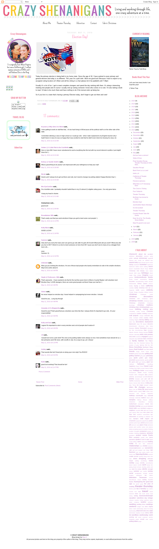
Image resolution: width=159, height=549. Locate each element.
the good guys (138, 484)
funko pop (149, 351)
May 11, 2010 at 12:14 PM (50, 221)
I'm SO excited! (138, 208)
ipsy (146, 374)
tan (146, 475)
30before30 (133, 254)
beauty (142, 271)
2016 (133, 112)
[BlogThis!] (73, 101)
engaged (145, 336)
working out (133, 517)
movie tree (149, 404)
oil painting (140, 416)
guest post (135, 362)
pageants (139, 420)
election (131, 334)
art (143, 260)
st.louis (139, 467)
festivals (142, 343)
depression (132, 324)
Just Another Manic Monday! (142, 205)
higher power (141, 368)
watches (146, 500)
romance (150, 446)
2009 (133, 239)
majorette (150, 393)
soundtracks (149, 463)
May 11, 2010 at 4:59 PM (49, 316)
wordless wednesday (140, 515)
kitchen (143, 383)
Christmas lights (147, 298)
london (136, 391)
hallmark (131, 364)
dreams (136, 332)
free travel (150, 349)
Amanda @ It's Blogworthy (50, 308)
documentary (139, 330)
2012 (133, 124)
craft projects (133, 315)
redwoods (150, 443)
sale (130, 450)
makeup (132, 395)
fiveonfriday (138, 347)
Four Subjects (137, 191)
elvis (141, 334)
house (139, 372)
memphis (132, 400)
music (131, 408)
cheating (140, 292)
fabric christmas (148, 338)
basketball (143, 264)
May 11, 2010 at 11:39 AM (50, 209)
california (149, 286)
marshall (150, 395)
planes (151, 427)
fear (138, 343)
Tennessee (143, 477)
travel (145, 491)
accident (150, 254)
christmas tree (134, 307)
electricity (136, 334)
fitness (131, 347)
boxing (151, 279)
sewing (141, 456)
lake (151, 383)
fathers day (132, 343)
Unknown (44, 263)
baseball (136, 264)
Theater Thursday (64, 23)
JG (42, 335)
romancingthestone (135, 448)
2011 (133, 127)
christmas (133, 294)
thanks (131, 481)
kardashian (137, 381)
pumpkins (136, 437)
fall (130, 341)
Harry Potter (139, 366)
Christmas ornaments (137, 303)
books (150, 277)
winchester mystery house (136, 512)
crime (130, 317)
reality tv (133, 443)
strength (150, 469)
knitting (147, 383)
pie (130, 425)
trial (140, 493)
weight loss (140, 506)
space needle (137, 465)
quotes (138, 439)
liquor (130, 389)
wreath (142, 519)
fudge (137, 351)
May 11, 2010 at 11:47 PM (50, 367)
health (151, 366)
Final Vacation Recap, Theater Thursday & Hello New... (142, 163)
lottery (140, 391)
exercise (140, 338)
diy (130, 330)
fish (152, 345)
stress (131, 471)
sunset (151, 473)
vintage (150, 498)
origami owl (149, 418)
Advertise (81, 23)
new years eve (148, 412)
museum (150, 406)
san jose (138, 452)
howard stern (133, 374)
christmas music (148, 301)
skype (131, 460)
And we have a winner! (140, 155)
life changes (140, 387)
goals (136, 358)
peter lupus (137, 422)
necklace (143, 408)
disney (137, 328)
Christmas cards (146, 294)
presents (150, 433)
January (136, 235)
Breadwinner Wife (47, 215)
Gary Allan (142, 353)
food (136, 349)
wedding (132, 504)
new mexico (132, 412)
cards (137, 290)
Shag (145, 456)
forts (145, 349)
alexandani (139, 256)
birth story (137, 273)
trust (151, 493)
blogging (145, 275)
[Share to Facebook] (77, 101)
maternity (137, 397)
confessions (132, 313)
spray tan (150, 465)
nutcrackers (146, 414)
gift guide (143, 355)
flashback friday (148, 347)
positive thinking (148, 429)
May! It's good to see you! (141, 223)
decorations (140, 322)
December (137, 132)
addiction (131, 256)
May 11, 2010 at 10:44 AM (50, 180)
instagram (141, 374)
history (147, 368)
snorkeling (144, 460)
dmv (133, 330)
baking (131, 264)
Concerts (150, 311)
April (135, 226)
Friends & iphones (139, 181)
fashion (141, 341)
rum (143, 448)
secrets (136, 456)
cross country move (146, 317)
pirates (131, 427)
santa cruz (149, 452)
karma (143, 381)
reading (150, 441)
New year (140, 412)
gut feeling (142, 362)
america (146, 256)
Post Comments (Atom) (52, 385)
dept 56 (139, 324)
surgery (131, 475)
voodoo (137, 500)
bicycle (131, 273)
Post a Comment (44, 372)
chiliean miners (148, 292)
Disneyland (143, 328)
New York (132, 414)
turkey (131, 495)
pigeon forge (143, 425)
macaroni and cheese (137, 393)
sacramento (149, 448)
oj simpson (147, 416)
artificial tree (149, 260)
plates (131, 429)
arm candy (138, 260)
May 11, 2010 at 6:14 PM (49, 343)
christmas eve (134, 298)
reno (141, 446)
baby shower (142, 262)
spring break (133, 467)
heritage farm (133, 368)
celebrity (149, 290)
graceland (132, 360)
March (135, 229)
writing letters (133, 521)
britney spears (142, 283)
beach (151, 266)
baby (136, 262)
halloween (140, 364)
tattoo (151, 475)
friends (132, 351)
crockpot (135, 317)
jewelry (131, 379)
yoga (140, 521)
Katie (43, 362)
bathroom (150, 264)
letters (131, 387)
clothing (138, 309)
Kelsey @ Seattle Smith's (50, 162)
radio (147, 439)
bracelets (132, 281)
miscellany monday (146, 402)
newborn (139, 414)
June (135, 150)
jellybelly (131, 376)
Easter (150, 332)
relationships (134, 446)
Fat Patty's (149, 341)
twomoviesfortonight (146, 496)
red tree (142, 443)
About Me (47, 23)
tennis (151, 477)
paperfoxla (145, 420)
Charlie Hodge (133, 292)
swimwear (139, 475)
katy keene (149, 381)
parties (151, 420)
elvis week (132, 336)
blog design (137, 275)
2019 (133, 104)
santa (143, 452)
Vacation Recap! (138, 167)
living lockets (149, 389)
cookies (139, 313)
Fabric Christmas (109, 23)
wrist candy (149, 519)
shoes (135, 458)
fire (149, 345)
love (144, 391)
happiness (132, 366)
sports (144, 465)
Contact (93, 23)
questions (132, 439)
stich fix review (136, 469)
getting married (134, 356)
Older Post (119, 382)
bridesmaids (132, 283)
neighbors (132, 410)
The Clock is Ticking (139, 188)
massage (131, 397)
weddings (149, 504)
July (134, 147)
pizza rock (145, 427)
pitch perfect (137, 427)
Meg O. (84, 537)
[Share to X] (75, 101)
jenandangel (138, 376)
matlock (143, 397)
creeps (141, 315)
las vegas (140, 385)
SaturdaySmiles (142, 454)
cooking (144, 313)
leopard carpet (148, 385)
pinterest (150, 425)
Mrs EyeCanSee (47, 186)
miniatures (132, 402)
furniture (131, 353)
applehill (150, 258)
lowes (148, 391)
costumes (150, 313)
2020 (133, 101)
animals (136, 258)
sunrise (145, 473)
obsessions (132, 416)
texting (144, 479)
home (142, 370)
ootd (141, 419)
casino (143, 290)
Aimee (43, 292)
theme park (132, 488)
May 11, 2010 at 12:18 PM (50, 233)
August (135, 144)
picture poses (149, 422)
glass (130, 358)
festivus (148, 343)
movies (132, 406)
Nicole (43, 174)
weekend (132, 506)
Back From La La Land (140, 170)
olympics (136, 418)
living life (141, 389)
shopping (142, 458)
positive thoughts (134, 431)
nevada (138, 410)
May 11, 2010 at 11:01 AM (50, 196)
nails (135, 408)
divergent (150, 328)
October (136, 138)
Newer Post (40, 382)
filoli (146, 345)
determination (133, 326)
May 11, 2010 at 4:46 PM (49, 285)
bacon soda (149, 262)
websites (150, 502)
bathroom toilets (134, 266)
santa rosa (132, 454)
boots (130, 279)
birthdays (145, 273)
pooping (135, 429)
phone (143, 422)
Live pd (135, 389)
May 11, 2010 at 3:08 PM (49, 270)
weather (143, 502)
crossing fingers (134, 319)
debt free (132, 322)
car (149, 288)
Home (80, 382)
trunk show (145, 493)
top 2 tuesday (141, 489)
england (150, 336)
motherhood (132, 404)
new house (149, 410)
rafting (135, 441)
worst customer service (145, 517)
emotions (138, 336)
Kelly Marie (45, 228)
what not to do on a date (144, 511)
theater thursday (144, 486)
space (131, 465)
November (137, 135)
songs (137, 463)
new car (143, 410)
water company (134, 502)
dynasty (145, 332)
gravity (147, 360)
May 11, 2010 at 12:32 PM (50, 256)
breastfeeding (140, 281)
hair (152, 362)
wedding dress (141, 504)
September (137, 141)
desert (144, 324)
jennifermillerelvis (148, 376)
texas (139, 479)
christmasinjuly (144, 307)
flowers (131, 349)
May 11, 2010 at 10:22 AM (50, 141)
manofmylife (139, 395)
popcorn (140, 429)
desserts (150, 324)
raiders (139, 441)
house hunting (148, 372)
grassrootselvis (140, 360)
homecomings (149, 370)
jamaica (150, 374)
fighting (142, 345)
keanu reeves (133, 383)
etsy (136, 338)
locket (131, 391)
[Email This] (70, 101)
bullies (131, 286)
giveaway (149, 356)
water (151, 500)
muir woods (144, 406)
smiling (137, 460)
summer (136, 471)
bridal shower (149, 281)
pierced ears (135, 425)
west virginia (149, 506)
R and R (143, 439)
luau (151, 391)
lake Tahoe (132, 385)
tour (136, 491)
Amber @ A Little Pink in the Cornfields (55, 147)
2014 (133, 118)
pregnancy (143, 433)
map (145, 395)
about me (142, 254)
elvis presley (148, 334)
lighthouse (150, 387)
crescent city (148, 315)
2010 (133, 130)
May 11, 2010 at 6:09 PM (49, 328)
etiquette (131, 338)
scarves (150, 454)
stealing (144, 467)
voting (141, 500)
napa (138, 408)
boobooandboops (141, 277)
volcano (131, 500)
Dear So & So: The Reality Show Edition (142, 219)
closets (131, 309)
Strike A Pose (137, 158)
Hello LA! (136, 173)
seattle (131, 456)
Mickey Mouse (142, 400)
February (136, 232)
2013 (133, 121)
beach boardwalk (134, 268)
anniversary (143, 258)
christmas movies (136, 301)
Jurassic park (139, 379)
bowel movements (141, 279)
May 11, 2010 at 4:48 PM (49, 301)
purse (151, 437)
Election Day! (137, 202)
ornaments (132, 420)
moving (137, 406)
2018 (133, 107)
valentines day (142, 498)
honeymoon (132, 372)
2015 (133, 115)
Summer (44, 240)
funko (142, 351)
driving (141, 332)
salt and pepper (137, 450)
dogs (145, 330)
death (151, 319)
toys (139, 491)
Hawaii (146, 366)
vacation (132, 498)
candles (131, 288)
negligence (149, 408)
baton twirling (144, 266)
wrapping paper (134, 519)
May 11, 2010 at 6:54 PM (49, 355)
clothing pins (148, 309)
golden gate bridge (146, 358)
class (151, 307)
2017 (133, 109)
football (140, 349)
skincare (150, 458)
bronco (151, 283)
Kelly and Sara (46, 323)
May (134, 153)
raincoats (144, 441)
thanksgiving (138, 482)
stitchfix (144, 469)
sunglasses (138, 473)
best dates (149, 271)
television (133, 477)
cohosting (132, 311)
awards (131, 262)
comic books (141, 311)
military (151, 400)
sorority (142, 463)
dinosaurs (141, 326)
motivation (141, 404)
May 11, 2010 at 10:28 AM (50, 167)
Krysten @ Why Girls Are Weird (52, 127)
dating (147, 320)
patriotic (131, 422)
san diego (146, 450)
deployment (149, 322)
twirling (136, 495)
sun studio (143, 471)
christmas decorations (141, 296)
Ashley (43, 349)
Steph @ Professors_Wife (50, 277)
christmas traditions (145, 305)
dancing (141, 319)
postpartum (143, 431)
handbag (150, 364)
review (145, 446)
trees (136, 493)
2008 (133, 242)
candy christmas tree (141, 288)
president (132, 435)
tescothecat (132, 479)
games (136, 353)
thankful (150, 479)
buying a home (139, 286)
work (44, 104)
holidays (136, 370)
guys (148, 362)
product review (141, 435)
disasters (131, 328)
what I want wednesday (136, 508)
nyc (152, 414)
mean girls (150, 397)
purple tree (144, 437)
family (134, 341)
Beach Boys (144, 268)
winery (147, 512)
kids (139, 383)
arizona (131, 260)
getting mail (149, 353)
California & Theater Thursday (139, 177)
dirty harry (149, 326)
